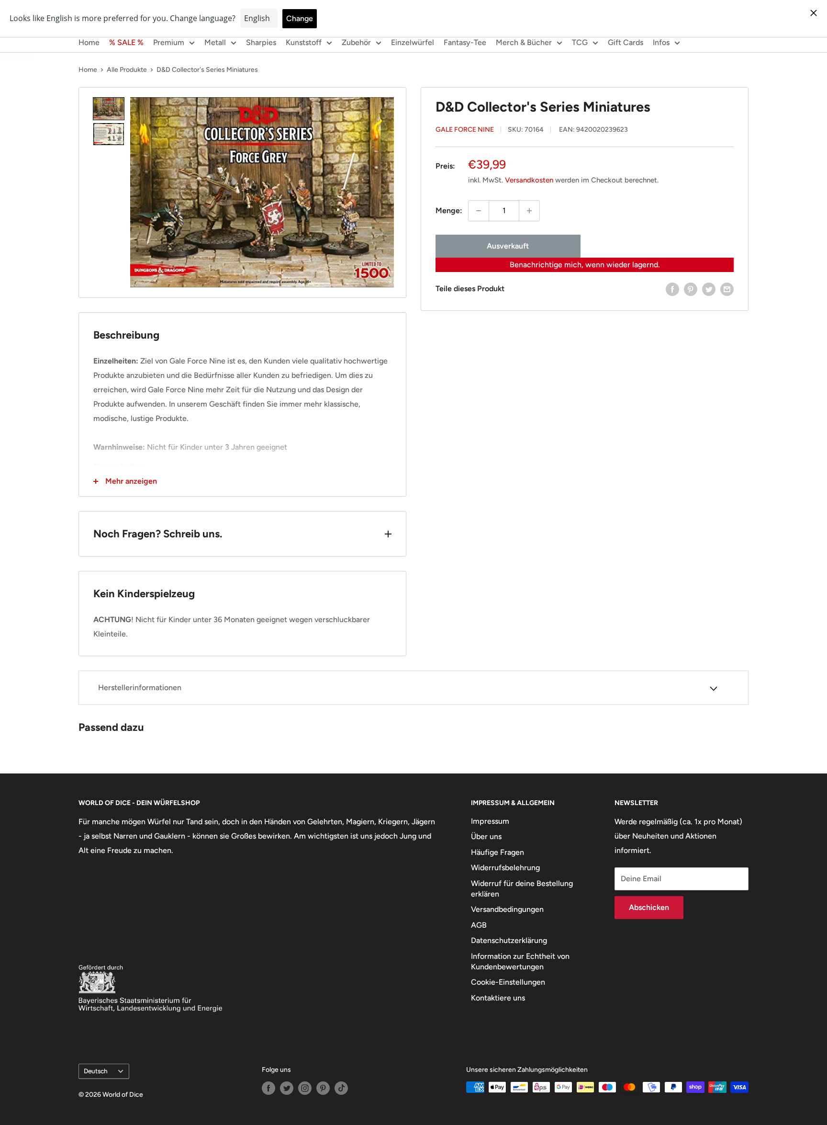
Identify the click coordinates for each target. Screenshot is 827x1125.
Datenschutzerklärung (509, 940)
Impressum (490, 821)
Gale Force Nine (465, 129)
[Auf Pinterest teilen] (690, 289)
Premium (168, 42)
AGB (479, 925)
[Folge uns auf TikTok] (341, 1088)
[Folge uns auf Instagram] (305, 1088)
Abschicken (649, 907)
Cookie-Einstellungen (508, 982)
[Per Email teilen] (727, 289)
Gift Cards (625, 42)
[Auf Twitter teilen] (708, 289)
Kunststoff (304, 42)
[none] (108, 108)
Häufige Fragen (497, 852)
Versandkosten (529, 180)
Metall (215, 42)
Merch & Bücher (524, 42)
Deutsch (96, 1071)
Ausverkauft (508, 245)
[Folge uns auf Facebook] (268, 1088)
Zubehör (356, 42)
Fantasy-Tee (465, 42)
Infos (661, 42)
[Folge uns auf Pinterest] (323, 1088)
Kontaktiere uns (498, 997)
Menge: (449, 210)
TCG (580, 42)
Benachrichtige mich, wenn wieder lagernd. (585, 264)
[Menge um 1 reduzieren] (479, 211)
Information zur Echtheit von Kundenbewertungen (520, 961)
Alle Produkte (127, 70)
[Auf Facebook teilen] (672, 289)
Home (89, 42)
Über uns (486, 836)
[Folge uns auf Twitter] (286, 1088)
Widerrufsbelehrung (505, 867)
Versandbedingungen (507, 909)
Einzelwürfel (412, 42)
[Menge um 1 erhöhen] (529, 211)
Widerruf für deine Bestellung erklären (522, 888)
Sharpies (261, 42)
